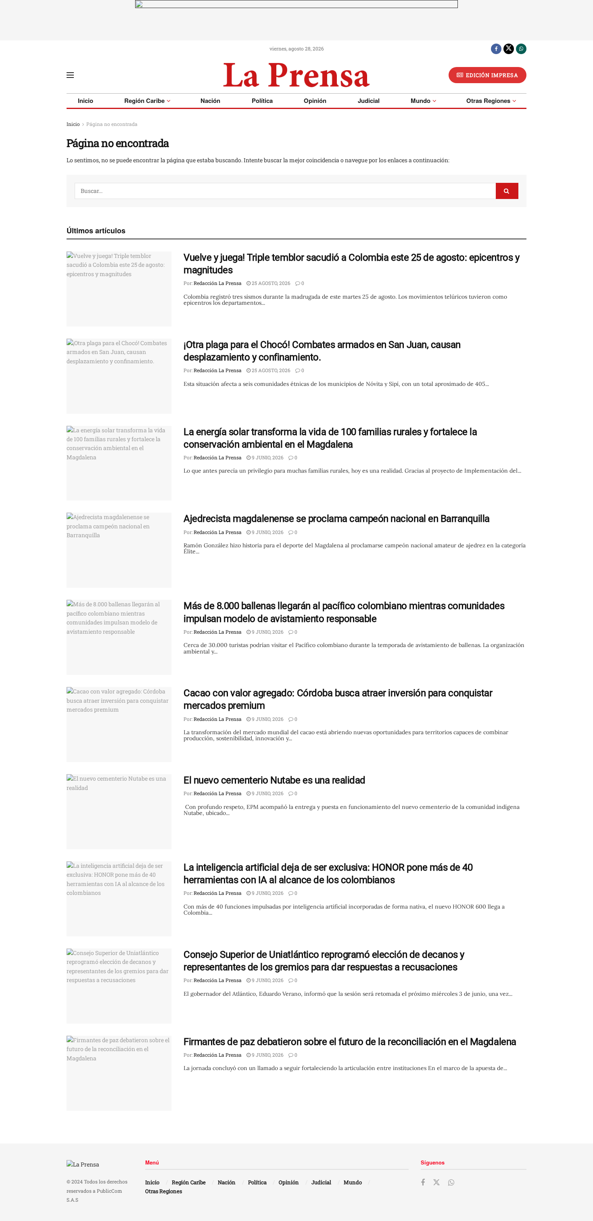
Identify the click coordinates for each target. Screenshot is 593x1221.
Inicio (85, 100)
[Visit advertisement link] (296, 20)
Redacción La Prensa (218, 283)
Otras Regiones (488, 100)
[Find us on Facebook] (496, 48)
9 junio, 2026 (267, 457)
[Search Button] (507, 191)
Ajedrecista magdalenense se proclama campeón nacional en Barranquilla (337, 518)
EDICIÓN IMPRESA (491, 75)
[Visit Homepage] (296, 75)
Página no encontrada (112, 124)
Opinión (315, 100)
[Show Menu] (70, 75)
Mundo (420, 100)
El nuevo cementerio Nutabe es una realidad (274, 780)
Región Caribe (144, 100)
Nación (210, 100)
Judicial (369, 100)
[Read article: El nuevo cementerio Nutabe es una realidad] (119, 811)
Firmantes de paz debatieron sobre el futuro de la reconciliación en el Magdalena (350, 1041)
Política (262, 100)
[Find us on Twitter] (508, 48)
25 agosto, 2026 (270, 283)
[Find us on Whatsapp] (521, 48)
